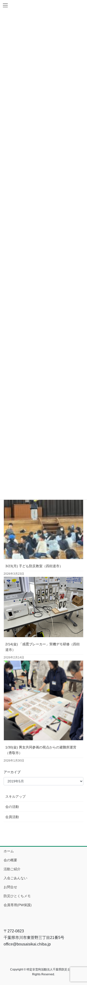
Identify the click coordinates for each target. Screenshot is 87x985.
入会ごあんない (15, 878)
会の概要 (10, 860)
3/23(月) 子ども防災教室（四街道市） (34, 566)
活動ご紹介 (12, 869)
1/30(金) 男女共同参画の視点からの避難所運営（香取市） (40, 750)
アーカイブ (12, 772)
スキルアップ (15, 796)
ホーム (9, 851)
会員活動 (12, 817)
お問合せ (10, 887)
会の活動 (12, 807)
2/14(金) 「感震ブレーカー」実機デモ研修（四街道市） (42, 647)
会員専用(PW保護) (18, 905)
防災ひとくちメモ (17, 896)
